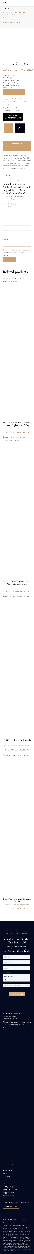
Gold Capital (12, 1220)
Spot (24, 15)
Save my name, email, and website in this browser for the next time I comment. (16, 252)
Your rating (7, 204)
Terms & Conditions (10, 1189)
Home (5, 12)
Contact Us (7, 1176)
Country (6, 15)
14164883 (16, 1019)
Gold (11, 15)
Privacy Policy (8, 1186)
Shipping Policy (8, 1192)
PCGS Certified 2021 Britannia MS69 (17, 741)
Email (5, 240)
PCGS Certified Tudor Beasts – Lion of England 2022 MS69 (17, 423)
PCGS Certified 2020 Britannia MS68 (17, 900)
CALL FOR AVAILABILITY (17, 432)
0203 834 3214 (10, 1016)
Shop (10, 12)
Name (5, 229)
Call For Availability (20, 108)
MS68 (20, 15)
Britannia (10, 108)
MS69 (20, 428)
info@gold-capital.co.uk (11, 1013)
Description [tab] (17, 143)
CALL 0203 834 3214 (14, 92)
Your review (7, 206)
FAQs (5, 1173)
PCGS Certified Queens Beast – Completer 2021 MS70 (17, 582)
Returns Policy (8, 1196)
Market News (8, 1170)
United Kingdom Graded (11, 110)
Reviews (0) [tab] (17, 149)
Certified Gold (19, 12)
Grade (16, 15)
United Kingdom (8, 17)
